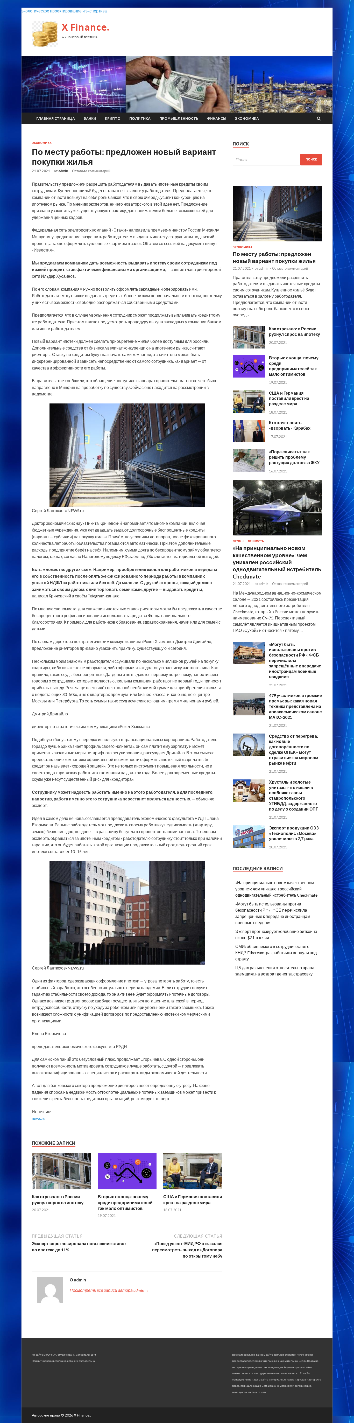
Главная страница (55, 118)
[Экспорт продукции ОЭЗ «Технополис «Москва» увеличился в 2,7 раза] (249, 845)
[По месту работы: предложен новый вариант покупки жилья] (277, 242)
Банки (90, 118)
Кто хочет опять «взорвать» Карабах (289, 425)
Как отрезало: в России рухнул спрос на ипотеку (57, 1199)
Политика (140, 118)
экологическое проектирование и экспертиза (64, 10)
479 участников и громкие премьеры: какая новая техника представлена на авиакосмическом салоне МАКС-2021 (295, 706)
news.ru (38, 1118)
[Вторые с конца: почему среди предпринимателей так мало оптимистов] (127, 1190)
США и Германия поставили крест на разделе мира (192, 1199)
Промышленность (178, 118)
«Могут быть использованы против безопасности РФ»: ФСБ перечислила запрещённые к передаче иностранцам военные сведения (295, 660)
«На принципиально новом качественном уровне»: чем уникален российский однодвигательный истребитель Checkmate (277, 562)
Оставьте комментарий (91, 171)
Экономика (247, 118)
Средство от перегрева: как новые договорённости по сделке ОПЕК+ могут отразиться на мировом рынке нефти (293, 749)
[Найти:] (277, 159)
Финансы (216, 118)
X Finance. (85, 27)
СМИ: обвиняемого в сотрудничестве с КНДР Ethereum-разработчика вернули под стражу (276, 952)
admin (63, 171)
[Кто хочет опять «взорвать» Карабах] (249, 440)
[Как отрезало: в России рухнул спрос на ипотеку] (61, 1190)
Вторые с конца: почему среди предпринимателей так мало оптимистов (125, 1202)
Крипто (113, 118)
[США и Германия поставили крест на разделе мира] (192, 1190)
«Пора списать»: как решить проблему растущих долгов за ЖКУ (294, 457)
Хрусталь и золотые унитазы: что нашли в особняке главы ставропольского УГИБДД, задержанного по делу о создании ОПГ (293, 795)
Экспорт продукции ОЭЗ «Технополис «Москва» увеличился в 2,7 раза (294, 833)
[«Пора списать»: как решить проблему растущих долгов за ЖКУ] (249, 470)
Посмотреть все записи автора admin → (109, 1290)
